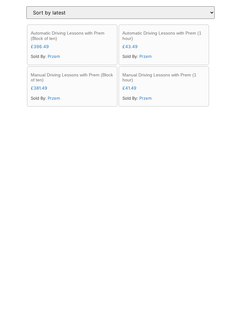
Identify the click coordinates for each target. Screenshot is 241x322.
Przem (54, 56)
